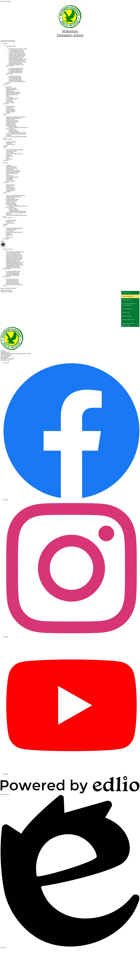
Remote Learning (10, 111)
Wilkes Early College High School (17, 81)
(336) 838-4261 (7, 354)
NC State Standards (10, 110)
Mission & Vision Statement (12, 92)
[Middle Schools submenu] (7, 67)
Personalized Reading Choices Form (17, 132)
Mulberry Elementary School (16, 58)
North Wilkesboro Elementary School (18, 59)
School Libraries (10, 128)
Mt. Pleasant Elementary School (16, 56)
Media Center (9, 107)
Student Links (9, 156)
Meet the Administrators (11, 89)
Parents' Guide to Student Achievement (18, 127)
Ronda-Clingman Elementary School (17, 61)
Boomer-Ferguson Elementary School (18, 48)
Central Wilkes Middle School (16, 68)
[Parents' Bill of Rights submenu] (17, 126)
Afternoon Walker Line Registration (14, 149)
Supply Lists (9, 158)
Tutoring (8, 113)
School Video (9, 101)
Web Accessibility (10, 102)
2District (8, 82)
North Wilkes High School (15, 77)
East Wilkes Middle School (15, 69)
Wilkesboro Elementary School (16, 64)
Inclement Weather (10, 123)
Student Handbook (10, 106)
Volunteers (8, 135)
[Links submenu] (4, 148)
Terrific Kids (9, 143)
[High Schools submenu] (7, 75)
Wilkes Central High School (15, 80)
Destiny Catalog (13, 130)
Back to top (6, 362)
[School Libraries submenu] (14, 207)
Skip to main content (5, 1)
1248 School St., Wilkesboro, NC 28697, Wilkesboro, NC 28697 (16, 353)
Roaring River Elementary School (17, 60)
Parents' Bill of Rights (11, 126)
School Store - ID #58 (11, 151)
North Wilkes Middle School (16, 71)
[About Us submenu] (4, 164)
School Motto (9, 99)
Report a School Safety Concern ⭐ (14, 153)
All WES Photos (10, 152)
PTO (7, 157)
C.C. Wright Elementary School (16, 51)
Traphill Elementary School (15, 63)
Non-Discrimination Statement (13, 93)
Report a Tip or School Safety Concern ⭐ (16, 117)
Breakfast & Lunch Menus (12, 120)
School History (9, 97)
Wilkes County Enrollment (7, 291)
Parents (2, 288)
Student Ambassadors (11, 141)
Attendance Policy (10, 119)
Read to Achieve (10, 109)
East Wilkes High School (15, 76)
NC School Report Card (12, 94)
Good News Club (10, 144)
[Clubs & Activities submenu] (4, 219)
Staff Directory (9, 90)
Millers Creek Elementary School (17, 52)
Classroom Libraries (14, 131)
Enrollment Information (11, 122)
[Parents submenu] (4, 194)
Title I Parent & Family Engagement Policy (16, 134)
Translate (11, 358)
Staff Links (9, 155)
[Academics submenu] (4, 105)
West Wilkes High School (15, 78)
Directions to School (11, 88)
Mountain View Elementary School (17, 55)
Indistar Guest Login (11, 124)
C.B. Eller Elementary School (16, 50)
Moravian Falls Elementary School (17, 54)
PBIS (7, 95)
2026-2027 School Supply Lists (13, 118)
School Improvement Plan (12, 98)
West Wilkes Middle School (15, 72)
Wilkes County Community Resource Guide (16, 136)
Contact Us (9, 86)
